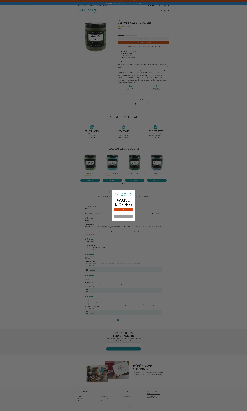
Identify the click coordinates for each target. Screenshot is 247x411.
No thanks (123, 216)
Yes (124, 209)
